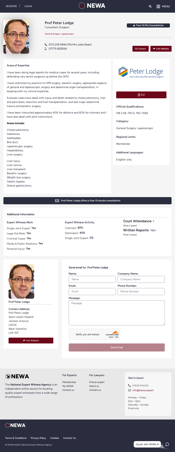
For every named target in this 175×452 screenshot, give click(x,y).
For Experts (69, 375)
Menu (166, 6)
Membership (69, 382)
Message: (74, 298)
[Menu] (158, 6)
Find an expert (96, 382)
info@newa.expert (143, 390)
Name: (73, 273)
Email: (72, 285)
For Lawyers (96, 375)
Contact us (95, 390)
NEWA (96, 5)
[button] (150, 6)
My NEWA (67, 386)
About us (94, 386)
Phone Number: (127, 285)
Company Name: (128, 273)
